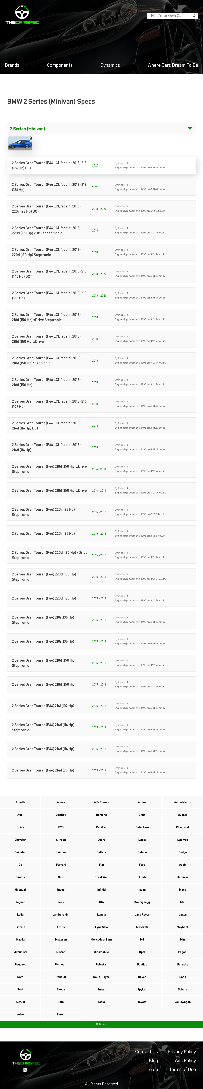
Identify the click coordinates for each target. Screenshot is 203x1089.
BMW (142, 814)
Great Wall (101, 877)
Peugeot (20, 964)
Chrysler (20, 839)
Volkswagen (183, 1001)
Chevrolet (182, 827)
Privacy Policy (182, 1052)
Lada (20, 914)
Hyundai (20, 889)
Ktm (182, 902)
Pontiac (142, 964)
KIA (101, 902)
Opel (142, 952)
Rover (142, 977)
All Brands (101, 1024)
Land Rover (142, 914)
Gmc (61, 877)
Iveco (182, 889)
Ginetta (20, 877)
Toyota (142, 1001)
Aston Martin (182, 802)
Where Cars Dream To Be (173, 65)
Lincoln (20, 927)
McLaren (61, 939)
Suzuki (20, 1001)
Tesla (101, 1001)
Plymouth (61, 964)
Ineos (60, 889)
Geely (183, 864)
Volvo (20, 1014)
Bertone (101, 814)
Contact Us (146, 1052)
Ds (20, 864)
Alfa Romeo (101, 802)
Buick (20, 827)
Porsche (182, 964)
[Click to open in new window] (25, 1070)
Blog (153, 1061)
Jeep (61, 902)
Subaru (183, 989)
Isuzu (142, 889)
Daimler (61, 852)
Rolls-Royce (101, 977)
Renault (61, 977)
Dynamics (110, 65)
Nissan (60, 952)
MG (142, 939)
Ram (20, 977)
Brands (12, 65)
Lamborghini (60, 914)
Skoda (61, 989)
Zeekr (61, 1014)
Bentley (61, 814)
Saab (182, 977)
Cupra (101, 839)
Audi (20, 814)
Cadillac (101, 827)
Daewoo (182, 839)
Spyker (142, 989)
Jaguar (20, 902)
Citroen (61, 839)
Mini (182, 939)
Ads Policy (185, 1061)
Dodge (182, 852)
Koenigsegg (142, 902)
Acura (61, 802)
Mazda (20, 939)
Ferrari (61, 864)
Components (60, 65)
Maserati (142, 927)
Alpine (142, 802)
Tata (61, 1001)
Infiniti (101, 889)
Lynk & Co (101, 927)
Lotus (61, 927)
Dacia (142, 839)
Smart (101, 989)
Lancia (101, 914)
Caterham (142, 827)
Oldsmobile (101, 952)
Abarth (20, 802)
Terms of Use (182, 1069)
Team (152, 1069)
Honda (142, 877)
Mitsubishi (20, 952)
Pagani (182, 952)
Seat (20, 989)
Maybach (183, 927)
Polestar (101, 964)
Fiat (101, 864)
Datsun (142, 852)
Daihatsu (20, 852)
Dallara (101, 852)
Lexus (183, 914)
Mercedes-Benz (101, 939)
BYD (61, 827)
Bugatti (183, 814)
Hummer (183, 877)
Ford (142, 864)
